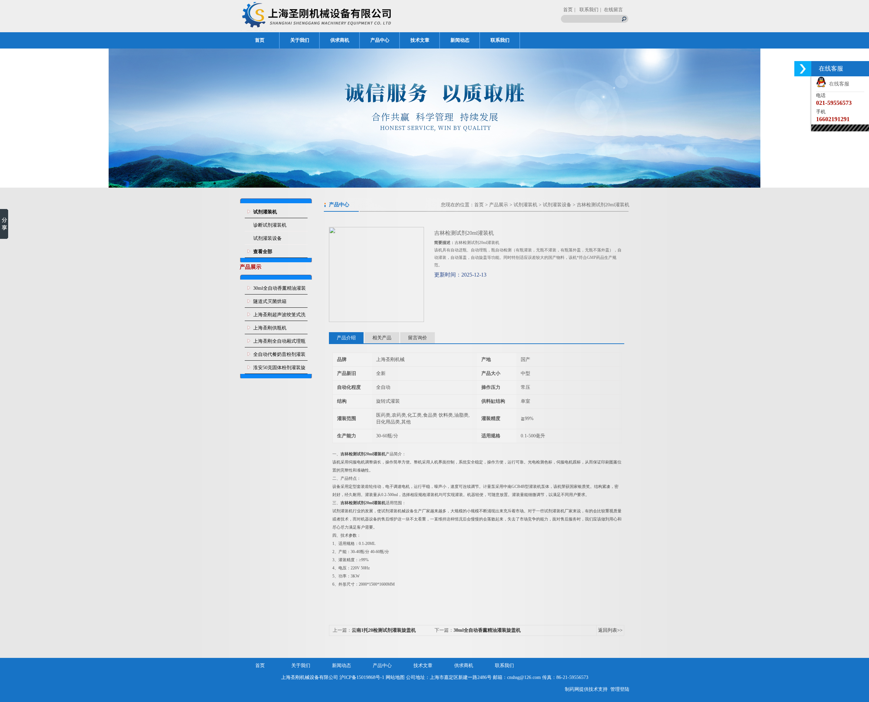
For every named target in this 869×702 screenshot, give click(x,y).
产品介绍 (346, 337)
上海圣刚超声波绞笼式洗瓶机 (279, 316)
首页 (568, 9)
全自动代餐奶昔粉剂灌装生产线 (279, 356)
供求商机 (339, 40)
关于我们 (299, 40)
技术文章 (419, 40)
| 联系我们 (586, 9)
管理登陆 (619, 689)
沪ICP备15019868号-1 (361, 677)
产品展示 (498, 204)
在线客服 (837, 84)
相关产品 (381, 337)
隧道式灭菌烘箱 (269, 301)
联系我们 (500, 40)
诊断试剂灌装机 (269, 225)
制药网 (572, 689)
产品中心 (379, 40)
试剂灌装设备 (267, 238)
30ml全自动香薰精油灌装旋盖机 (279, 290)
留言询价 (417, 337)
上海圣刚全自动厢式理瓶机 (279, 343)
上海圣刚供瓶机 (269, 327)
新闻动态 (459, 40)
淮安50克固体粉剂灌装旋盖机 (279, 369)
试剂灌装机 (525, 204)
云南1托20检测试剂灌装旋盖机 (384, 630)
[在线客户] (802, 68)
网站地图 (395, 677)
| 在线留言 (611, 9)
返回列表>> (610, 630)
